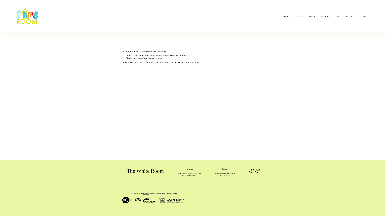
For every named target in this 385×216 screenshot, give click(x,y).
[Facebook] (251, 170)
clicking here (149, 62)
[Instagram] (257, 170)
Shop (337, 16)
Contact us (348, 16)
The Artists (299, 16)
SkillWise (146, 193)
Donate (364, 16)
